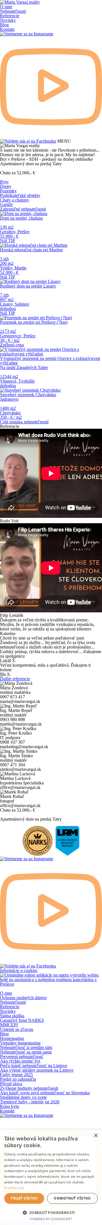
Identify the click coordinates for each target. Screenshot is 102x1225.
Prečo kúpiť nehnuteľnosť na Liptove (33, 1065)
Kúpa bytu (9, 1106)
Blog (4, 24)
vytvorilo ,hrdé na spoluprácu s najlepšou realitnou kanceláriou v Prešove (49, 979)
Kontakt (7, 29)
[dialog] (51, 1177)
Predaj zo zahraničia (18, 1079)
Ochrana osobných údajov (23, 997)
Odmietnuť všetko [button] (72, 1198)
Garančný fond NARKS (22, 1020)
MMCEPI (9, 1024)
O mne (6, 6)
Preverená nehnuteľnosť (21, 1056)
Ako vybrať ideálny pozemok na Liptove (36, 1070)
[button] (51, 1212)
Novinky (8, 20)
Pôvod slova (11, 1083)
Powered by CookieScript (51, 1219)
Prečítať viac (14, 1187)
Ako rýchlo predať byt (20, 1061)
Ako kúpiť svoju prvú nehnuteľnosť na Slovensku (45, 1092)
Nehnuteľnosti (13, 11)
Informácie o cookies (18, 970)
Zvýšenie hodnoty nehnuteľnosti (29, 1088)
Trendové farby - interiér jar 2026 (30, 1101)
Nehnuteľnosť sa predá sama (26, 1052)
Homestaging (12, 1038)
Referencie (9, 15)
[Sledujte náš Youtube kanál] (51, 136)
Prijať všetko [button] (24, 1198)
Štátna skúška (12, 1015)
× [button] (96, 1136)
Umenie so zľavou (16, 1029)
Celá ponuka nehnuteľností (24, 421)
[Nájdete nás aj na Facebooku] (28, 141)
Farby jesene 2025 (16, 1074)
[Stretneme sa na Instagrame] (26, 33)
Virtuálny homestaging (20, 1043)
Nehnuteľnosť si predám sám (26, 1047)
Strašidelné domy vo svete (23, 1097)
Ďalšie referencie (15, 678)
